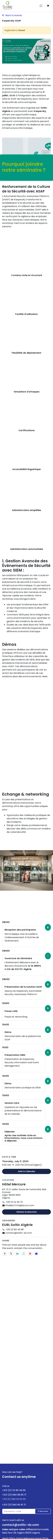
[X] (11, 1253)
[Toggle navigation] (41, 6)
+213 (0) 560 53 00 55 (14, 1499)
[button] (26, 1171)
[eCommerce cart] (48, 6)
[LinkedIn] (17, 1253)
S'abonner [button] (43, 1511)
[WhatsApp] (23, 1253)
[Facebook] (4, 1253)
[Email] (36, 1253)
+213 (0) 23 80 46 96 (14, 1490)
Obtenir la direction (26, 1211)
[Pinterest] (30, 1253)
